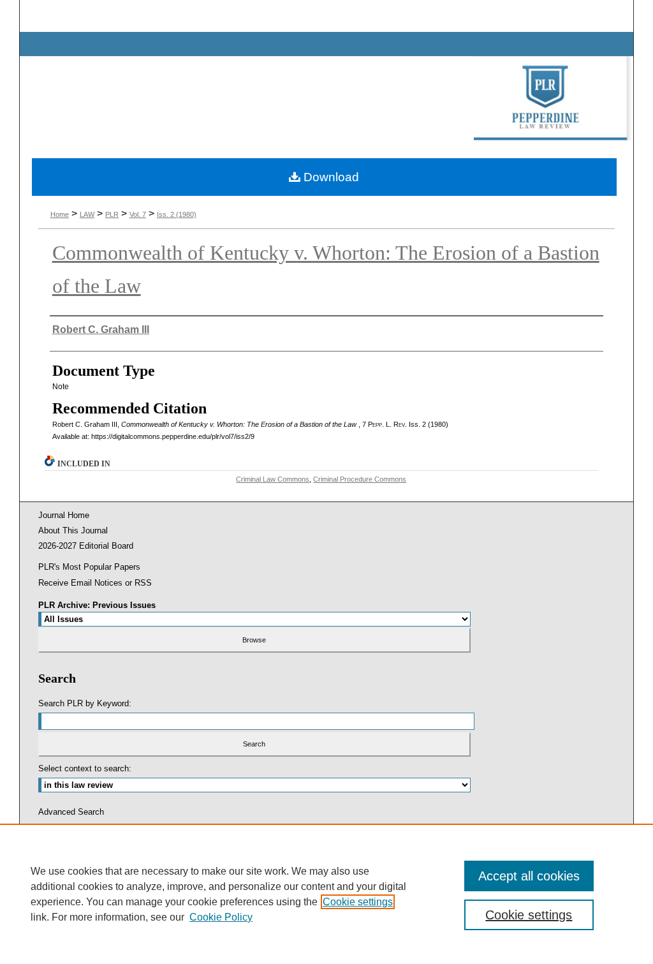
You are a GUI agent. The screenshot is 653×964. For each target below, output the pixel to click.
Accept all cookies (529, 876)
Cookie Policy (221, 917)
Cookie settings (358, 901)
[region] (326, 894)
